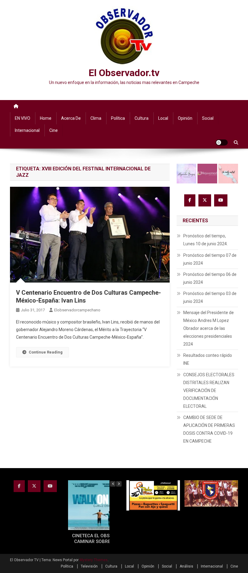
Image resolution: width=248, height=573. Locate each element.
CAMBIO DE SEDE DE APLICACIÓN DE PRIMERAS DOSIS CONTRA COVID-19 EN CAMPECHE (209, 429)
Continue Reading (46, 352)
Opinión (185, 118)
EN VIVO (22, 118)
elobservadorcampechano (77, 310)
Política (118, 118)
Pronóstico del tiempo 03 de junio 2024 (210, 297)
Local (163, 118)
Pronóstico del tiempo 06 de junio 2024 (210, 278)
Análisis (186, 566)
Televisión (89, 566)
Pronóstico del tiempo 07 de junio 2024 (210, 259)
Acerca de (71, 118)
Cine (53, 130)
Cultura (141, 118)
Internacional (27, 130)
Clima (95, 118)
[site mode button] (222, 142)
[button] (119, 484)
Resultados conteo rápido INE (207, 359)
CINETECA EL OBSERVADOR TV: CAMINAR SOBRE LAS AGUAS (105, 539)
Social (208, 118)
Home (45, 118)
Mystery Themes (94, 560)
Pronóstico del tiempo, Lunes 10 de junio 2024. (205, 239)
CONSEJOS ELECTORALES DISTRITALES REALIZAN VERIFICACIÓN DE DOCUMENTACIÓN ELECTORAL (208, 390)
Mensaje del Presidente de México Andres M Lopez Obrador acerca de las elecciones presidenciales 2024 (208, 328)
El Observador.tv (124, 73)
